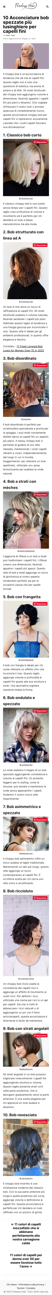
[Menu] (4, 7)
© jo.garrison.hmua (26, 979)
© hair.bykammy (26, 1178)
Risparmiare (41, 142)
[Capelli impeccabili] (26, 7)
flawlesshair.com (26, 853)
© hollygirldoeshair (26, 660)
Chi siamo (12, 1284)
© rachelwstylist (26, 765)
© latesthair (26, 419)
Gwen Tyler (10, 35)
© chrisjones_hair (26, 198)
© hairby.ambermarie (26, 551)
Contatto (30, 1288)
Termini (20, 1288)
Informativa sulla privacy (31, 1284)
